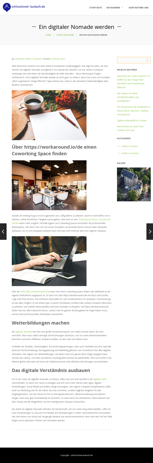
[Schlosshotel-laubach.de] (23, 7)
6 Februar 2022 (57, 58)
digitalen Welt (99, 379)
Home (48, 35)
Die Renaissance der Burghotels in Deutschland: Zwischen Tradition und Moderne (133, 110)
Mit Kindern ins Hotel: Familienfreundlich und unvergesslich (128, 97)
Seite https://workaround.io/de (35, 291)
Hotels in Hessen (129, 146)
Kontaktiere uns (139, 7)
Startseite (95, 7)
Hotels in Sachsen (65, 35)
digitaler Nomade (23, 331)
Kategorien (113, 7)
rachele (18, 58)
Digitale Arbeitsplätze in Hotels (132, 120)
